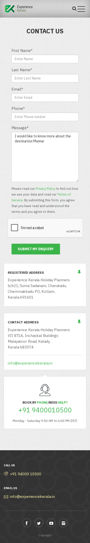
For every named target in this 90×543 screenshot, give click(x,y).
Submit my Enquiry (36, 249)
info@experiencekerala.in (30, 363)
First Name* (22, 50)
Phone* (18, 108)
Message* (20, 127)
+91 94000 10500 (25, 474)
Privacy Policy (45, 189)
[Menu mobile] (81, 10)
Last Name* (22, 69)
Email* (17, 89)
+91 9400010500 (45, 410)
